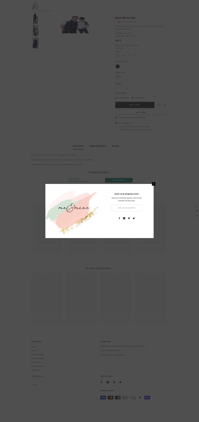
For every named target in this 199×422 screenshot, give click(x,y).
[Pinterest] (129, 218)
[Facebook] (119, 218)
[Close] (153, 184)
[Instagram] (124, 218)
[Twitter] (133, 218)
